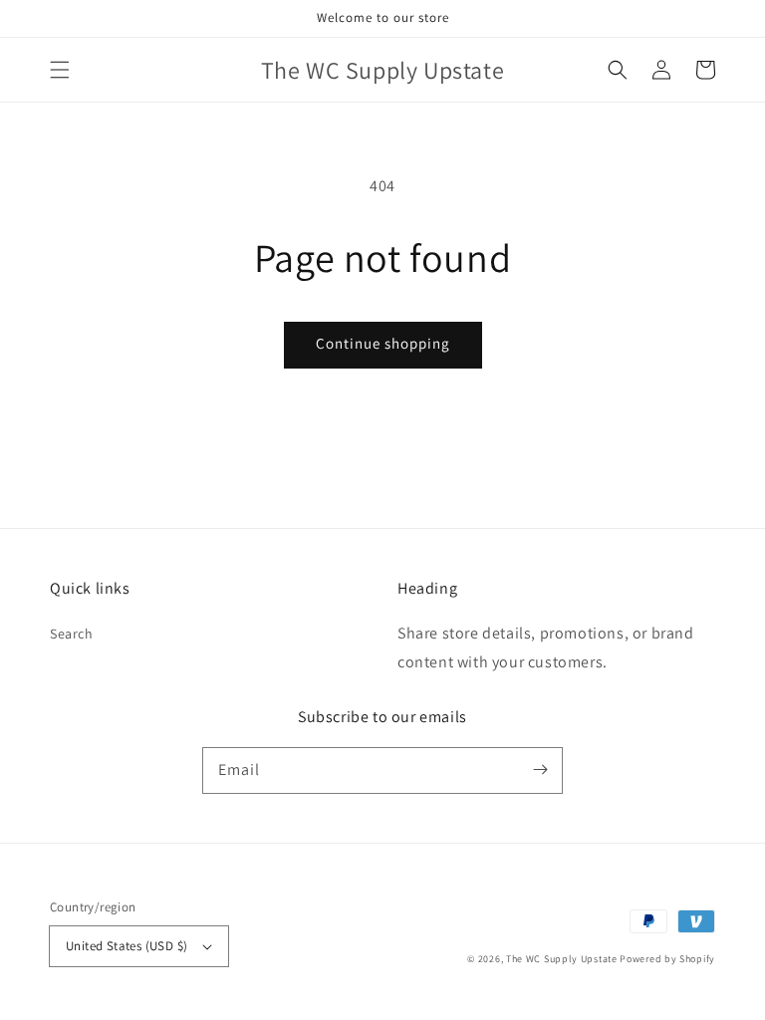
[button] (60, 70)
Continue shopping (383, 343)
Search (72, 633)
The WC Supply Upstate (562, 958)
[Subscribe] (540, 770)
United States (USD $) (126, 945)
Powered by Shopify (667, 958)
